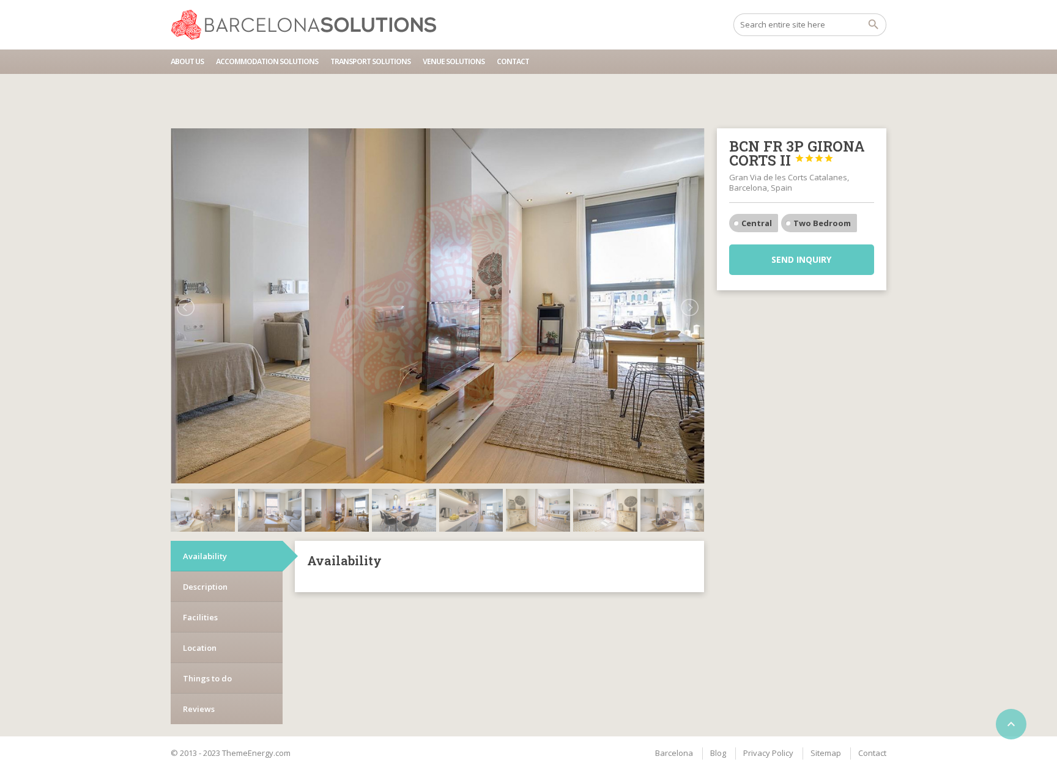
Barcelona (674, 752)
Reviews (199, 708)
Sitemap (825, 752)
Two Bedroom (822, 223)
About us (187, 61)
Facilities (200, 617)
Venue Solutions (453, 61)
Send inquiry (801, 259)
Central (756, 223)
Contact (513, 61)
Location (200, 647)
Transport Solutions (370, 61)
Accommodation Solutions (267, 61)
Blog (718, 752)
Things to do (207, 678)
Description (205, 586)
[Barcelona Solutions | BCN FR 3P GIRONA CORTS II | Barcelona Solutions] (309, 24)
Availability (205, 556)
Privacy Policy (768, 752)
